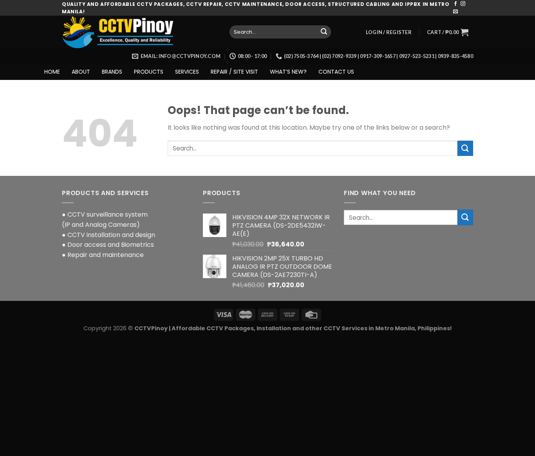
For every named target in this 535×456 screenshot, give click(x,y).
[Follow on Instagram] (463, 4)
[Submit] (324, 32)
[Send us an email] (455, 11)
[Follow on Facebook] (455, 4)
